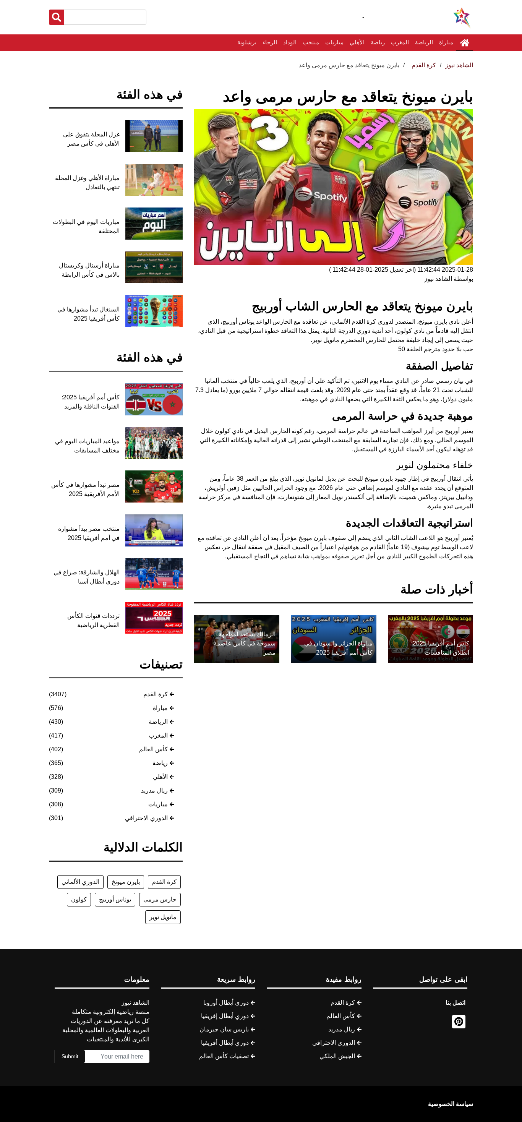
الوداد (290, 42)
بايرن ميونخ (126, 882)
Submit (70, 1056)
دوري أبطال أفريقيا (225, 1042)
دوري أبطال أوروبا (226, 1002)
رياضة (378, 42)
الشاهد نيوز (459, 65)
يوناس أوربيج (115, 899)
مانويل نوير (163, 917)
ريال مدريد (154, 790)
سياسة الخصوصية (450, 1104)
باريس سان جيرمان (224, 1029)
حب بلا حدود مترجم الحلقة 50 (435, 349)
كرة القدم (155, 694)
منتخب (311, 42)
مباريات (334, 42)
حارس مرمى (160, 899)
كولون (79, 899)
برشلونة (246, 42)
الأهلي (357, 42)
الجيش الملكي (337, 1056)
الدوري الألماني (80, 882)
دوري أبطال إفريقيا (225, 1016)
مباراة (446, 42)
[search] (56, 17)
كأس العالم (153, 749)
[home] (464, 42)
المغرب (400, 42)
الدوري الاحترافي (146, 818)
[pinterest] (458, 1021)
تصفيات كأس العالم (224, 1056)
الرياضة (424, 42)
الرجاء (270, 42)
